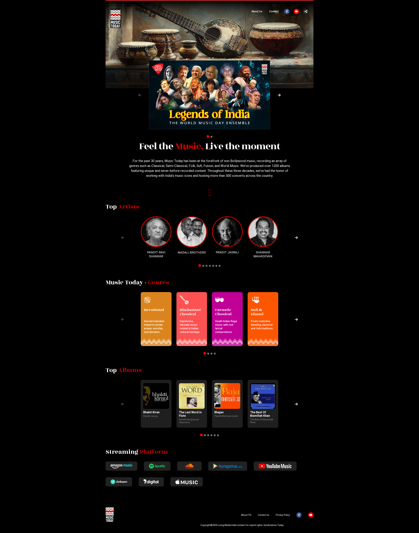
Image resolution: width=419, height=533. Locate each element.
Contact (274, 11)
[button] (279, 95)
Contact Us (263, 515)
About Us (256, 11)
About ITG (246, 515)
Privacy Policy (283, 515)
